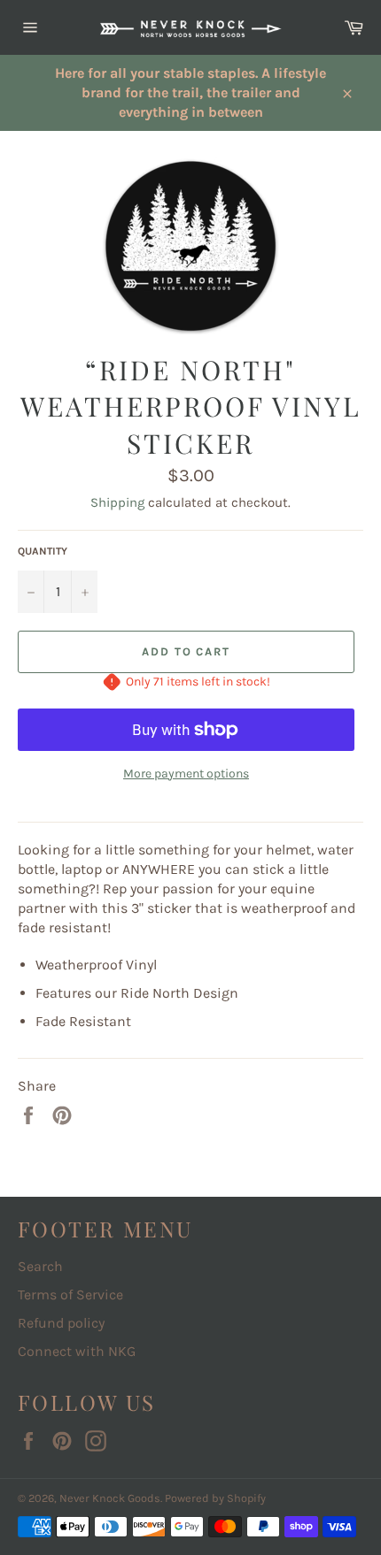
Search (40, 1266)
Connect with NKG (77, 1351)
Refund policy (61, 1322)
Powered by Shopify (215, 1498)
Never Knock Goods (109, 1498)
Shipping (117, 502)
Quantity (42, 551)
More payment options (186, 773)
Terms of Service (70, 1294)
